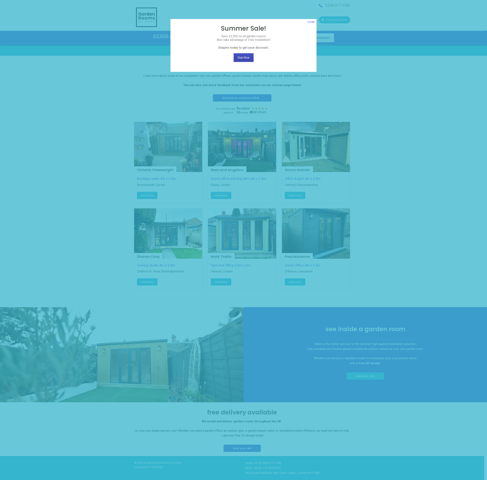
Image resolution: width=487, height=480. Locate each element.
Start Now (244, 57)
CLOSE (311, 22)
